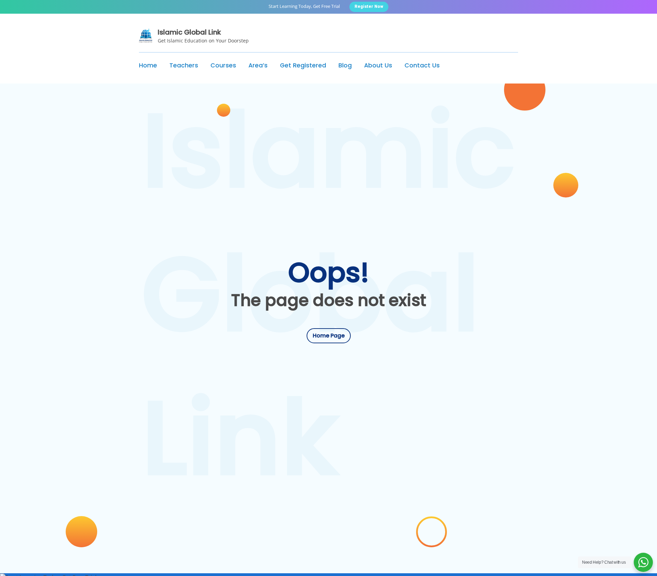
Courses (223, 65)
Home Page (329, 336)
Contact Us (422, 65)
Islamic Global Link (189, 32)
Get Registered (303, 65)
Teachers (183, 65)
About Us (378, 65)
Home (148, 65)
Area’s (258, 65)
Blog (345, 65)
